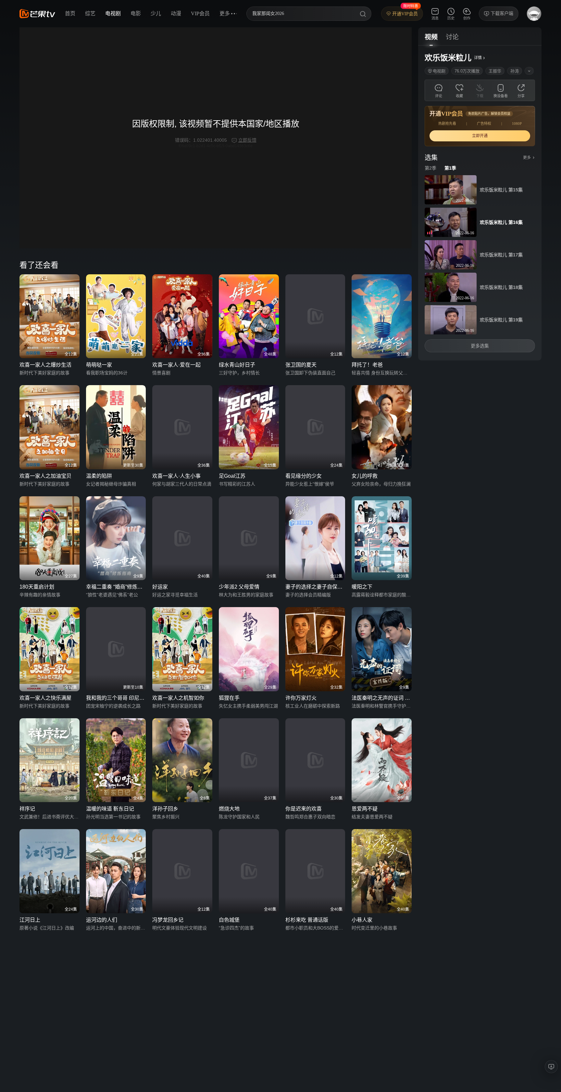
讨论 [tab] (452, 37)
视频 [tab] (431, 37)
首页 (70, 13)
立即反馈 (247, 140)
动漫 (176, 13)
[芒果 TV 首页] (37, 13)
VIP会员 (200, 13)
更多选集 (480, 345)
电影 (136, 13)
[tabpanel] (480, 203)
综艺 (90, 13)
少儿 (156, 13)
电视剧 (113, 13)
